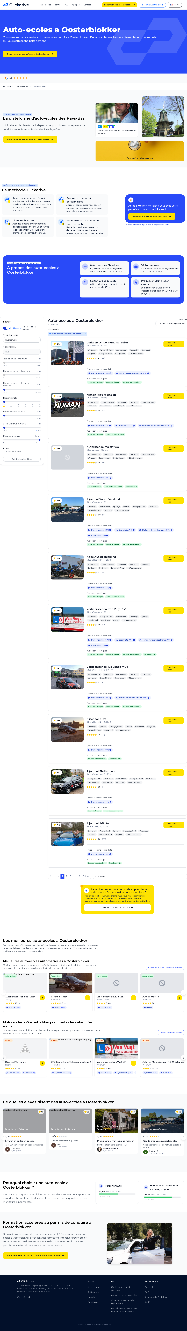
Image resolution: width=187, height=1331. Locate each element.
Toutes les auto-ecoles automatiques (165, 967)
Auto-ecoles (45, 5)
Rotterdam (93, 1292)
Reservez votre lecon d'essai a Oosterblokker (28, 54)
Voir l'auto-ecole (172, 344)
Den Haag (93, 1302)
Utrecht (92, 1297)
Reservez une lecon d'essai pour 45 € (149, 216)
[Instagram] (24, 1297)
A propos (76, 5)
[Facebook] (18, 1297)
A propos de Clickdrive (156, 1297)
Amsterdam (93, 1287)
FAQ (66, 5)
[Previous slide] (3, 992)
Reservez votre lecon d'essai (117, 5)
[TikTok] (29, 1297)
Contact (87, 5)
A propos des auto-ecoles (124, 1295)
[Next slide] (183, 992)
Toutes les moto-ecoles (171, 1032)
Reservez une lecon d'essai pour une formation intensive (33, 1255)
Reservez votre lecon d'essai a (116, 907)
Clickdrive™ (87, 1325)
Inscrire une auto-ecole (152, 5)
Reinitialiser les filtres (22, 459)
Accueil (9, 86)
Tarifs (57, 5)
